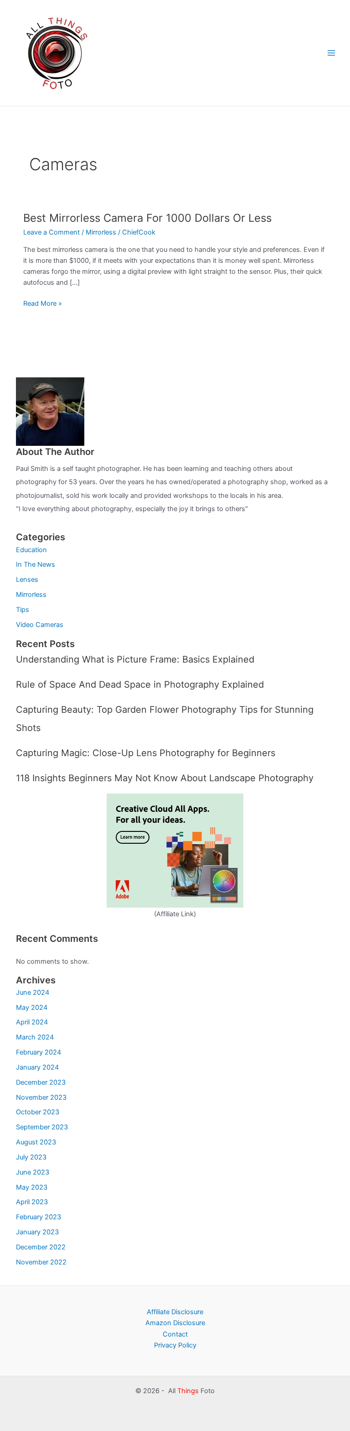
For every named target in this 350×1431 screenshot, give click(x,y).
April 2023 (32, 1202)
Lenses (27, 579)
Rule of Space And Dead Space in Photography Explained (140, 684)
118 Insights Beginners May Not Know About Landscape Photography (165, 778)
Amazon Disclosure (175, 1323)
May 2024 (31, 1007)
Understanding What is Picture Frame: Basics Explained (135, 659)
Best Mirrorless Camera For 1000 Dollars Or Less (147, 218)
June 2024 (32, 992)
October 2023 (37, 1112)
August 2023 (36, 1142)
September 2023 (42, 1127)
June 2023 (32, 1172)
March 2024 (35, 1037)
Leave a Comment (51, 232)
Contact (175, 1334)
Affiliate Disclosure (175, 1312)
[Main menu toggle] (331, 53)
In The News (35, 564)
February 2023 (38, 1217)
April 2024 (32, 1022)
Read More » (42, 304)
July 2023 (31, 1157)
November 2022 (41, 1262)
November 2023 (41, 1097)
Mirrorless (101, 232)
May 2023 (31, 1187)
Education (31, 550)
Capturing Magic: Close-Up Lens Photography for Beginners (145, 752)
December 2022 (41, 1247)
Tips (22, 610)
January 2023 (37, 1232)
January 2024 (37, 1067)
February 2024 (38, 1052)
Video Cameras (39, 625)
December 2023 (41, 1082)
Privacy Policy (175, 1345)
